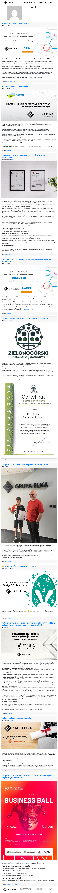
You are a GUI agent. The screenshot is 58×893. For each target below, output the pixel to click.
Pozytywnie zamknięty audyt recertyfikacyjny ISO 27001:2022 (24, 156)
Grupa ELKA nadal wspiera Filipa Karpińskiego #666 (25, 464)
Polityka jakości (42, 2)
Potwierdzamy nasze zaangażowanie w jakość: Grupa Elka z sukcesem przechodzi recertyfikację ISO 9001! (28, 624)
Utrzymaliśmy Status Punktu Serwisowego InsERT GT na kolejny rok (27, 260)
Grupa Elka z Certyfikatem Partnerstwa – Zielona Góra (26, 318)
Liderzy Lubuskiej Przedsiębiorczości (18, 86)
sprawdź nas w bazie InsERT (30, 309)
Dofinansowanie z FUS (49, 891)
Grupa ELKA (8, 150)
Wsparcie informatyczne (11, 81)
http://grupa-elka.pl (34, 10)
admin (13, 25)
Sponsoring (8, 561)
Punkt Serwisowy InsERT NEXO (15, 23)
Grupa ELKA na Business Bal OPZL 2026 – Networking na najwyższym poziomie (27, 776)
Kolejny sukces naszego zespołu (16, 718)
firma (35, 2)
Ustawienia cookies (34, 891)
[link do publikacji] (6, 144)
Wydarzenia (9, 713)
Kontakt (51, 2)
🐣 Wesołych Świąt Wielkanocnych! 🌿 (19, 566)
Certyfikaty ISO (28, 2)
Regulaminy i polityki (26, 891)
